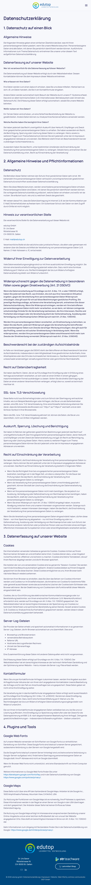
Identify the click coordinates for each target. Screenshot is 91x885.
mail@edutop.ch (17, 239)
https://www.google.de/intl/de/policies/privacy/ (32, 830)
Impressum (45, 877)
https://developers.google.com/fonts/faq (22, 774)
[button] (86, 5)
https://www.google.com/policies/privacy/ (22, 777)
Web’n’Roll (62, 877)
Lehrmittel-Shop (69, 866)
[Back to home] (45, 5)
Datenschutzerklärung (31, 877)
